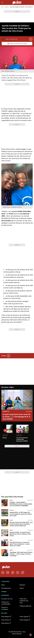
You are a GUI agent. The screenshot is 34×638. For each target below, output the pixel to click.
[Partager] (30, 39)
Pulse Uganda (24, 616)
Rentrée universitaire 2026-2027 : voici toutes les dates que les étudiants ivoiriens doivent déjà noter (21, 524)
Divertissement (5, 588)
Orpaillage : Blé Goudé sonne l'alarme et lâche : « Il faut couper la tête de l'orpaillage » (21, 554)
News (11, 500)
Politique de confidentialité (5, 603)
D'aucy (5, 437)
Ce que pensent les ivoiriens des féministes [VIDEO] (22, 439)
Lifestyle (6, 7)
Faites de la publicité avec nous (24, 601)
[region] (17, 434)
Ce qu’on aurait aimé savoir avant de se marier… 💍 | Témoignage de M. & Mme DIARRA (16, 416)
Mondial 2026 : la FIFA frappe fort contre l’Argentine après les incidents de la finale (21, 514)
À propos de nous (6, 599)
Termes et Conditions (4, 608)
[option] (9, 434)
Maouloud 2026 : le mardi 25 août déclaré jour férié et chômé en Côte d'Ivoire (20, 534)
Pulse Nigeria (5, 616)
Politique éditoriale (25, 606)
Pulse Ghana (5, 620)
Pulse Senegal (24, 620)
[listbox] (17, 434)
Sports (12, 510)
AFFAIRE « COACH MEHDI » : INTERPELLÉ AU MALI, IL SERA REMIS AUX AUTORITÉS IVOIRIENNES (21, 504)
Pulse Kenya (5, 623)
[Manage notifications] (30, 634)
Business (22, 585)
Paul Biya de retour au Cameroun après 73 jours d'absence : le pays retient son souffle (20, 544)
